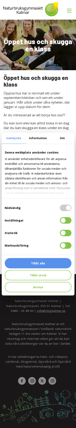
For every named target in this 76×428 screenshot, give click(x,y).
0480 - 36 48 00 (22, 311)
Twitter (43, 381)
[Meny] (69, 8)
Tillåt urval (38, 275)
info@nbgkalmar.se (51, 311)
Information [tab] (38, 138)
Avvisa (38, 287)
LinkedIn (53, 381)
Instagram (33, 381)
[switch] (65, 220)
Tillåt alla (38, 263)
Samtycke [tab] (13, 138)
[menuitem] (67, 8)
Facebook (23, 381)
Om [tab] (62, 138)
